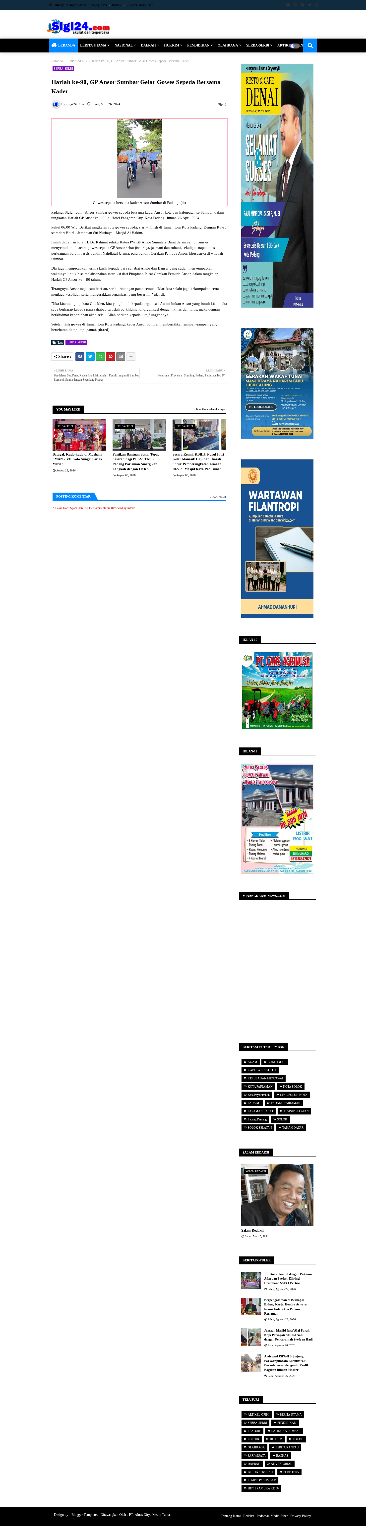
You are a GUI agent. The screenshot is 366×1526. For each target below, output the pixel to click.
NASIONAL (124, 45)
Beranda (57, 61)
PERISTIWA (291, 1472)
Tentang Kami (99, 5)
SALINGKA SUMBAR (286, 1431)
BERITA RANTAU (287, 1447)
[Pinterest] (110, 356)
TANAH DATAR (293, 1127)
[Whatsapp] (100, 356)
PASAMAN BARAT (260, 1111)
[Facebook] (79, 356)
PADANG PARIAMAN (286, 1103)
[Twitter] (90, 356)
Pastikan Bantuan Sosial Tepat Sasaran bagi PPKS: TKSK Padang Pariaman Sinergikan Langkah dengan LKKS (136, 462)
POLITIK (253, 1439)
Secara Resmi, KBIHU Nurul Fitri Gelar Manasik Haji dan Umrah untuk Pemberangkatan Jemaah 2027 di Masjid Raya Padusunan (198, 462)
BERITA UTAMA (93, 45)
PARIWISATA (257, 1455)
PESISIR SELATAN (296, 1111)
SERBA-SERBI (257, 45)
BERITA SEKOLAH (260, 1472)
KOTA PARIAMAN (260, 1086)
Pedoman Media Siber (140, 5)
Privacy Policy (300, 1516)
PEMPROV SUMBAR (262, 1480)
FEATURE (254, 1431)
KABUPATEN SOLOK (262, 1070)
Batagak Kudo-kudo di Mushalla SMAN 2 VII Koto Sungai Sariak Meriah (77, 459)
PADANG (254, 1103)
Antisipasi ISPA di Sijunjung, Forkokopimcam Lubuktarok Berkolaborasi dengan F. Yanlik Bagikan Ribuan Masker (286, 1363)
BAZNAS (282, 1455)
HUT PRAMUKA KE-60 (263, 1488)
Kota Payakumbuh (259, 1095)
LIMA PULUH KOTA (293, 1095)
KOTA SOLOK (292, 1086)
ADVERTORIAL (281, 1464)
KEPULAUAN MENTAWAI (265, 1078)
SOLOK (282, 1119)
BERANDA (66, 45)
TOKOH (298, 1439)
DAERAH (148, 45)
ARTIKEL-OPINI (258, 1414)
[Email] (120, 356)
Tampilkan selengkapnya (210, 409)
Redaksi (117, 5)
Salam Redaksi (252, 1230)
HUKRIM (171, 45)
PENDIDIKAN (198, 45)
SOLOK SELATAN (260, 1127)
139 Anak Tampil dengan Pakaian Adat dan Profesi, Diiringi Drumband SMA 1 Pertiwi (288, 1278)
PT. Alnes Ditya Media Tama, (150, 1515)
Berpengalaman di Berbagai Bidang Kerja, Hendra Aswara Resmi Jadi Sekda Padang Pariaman (285, 1306)
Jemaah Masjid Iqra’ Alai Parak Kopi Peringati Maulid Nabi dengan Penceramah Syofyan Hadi (288, 1335)
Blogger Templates (84, 1515)
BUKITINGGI (277, 1062)
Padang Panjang (257, 1119)
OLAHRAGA (228, 45)
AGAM (252, 1062)
